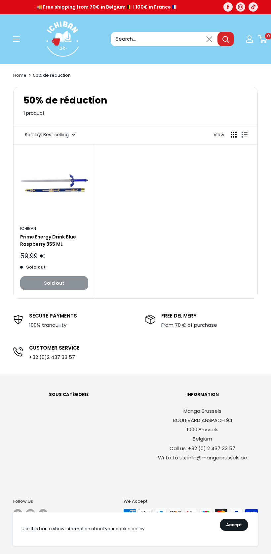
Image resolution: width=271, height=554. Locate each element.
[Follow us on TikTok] (253, 7)
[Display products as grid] (234, 135)
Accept (234, 525)
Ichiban (28, 228)
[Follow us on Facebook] (228, 7)
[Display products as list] (245, 135)
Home (19, 75)
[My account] (249, 39)
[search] (164, 39)
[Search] (225, 39)
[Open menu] (16, 39)
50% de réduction (52, 75)
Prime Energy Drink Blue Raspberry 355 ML (48, 240)
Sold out (54, 283)
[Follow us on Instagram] (240, 7)
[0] (263, 39)
